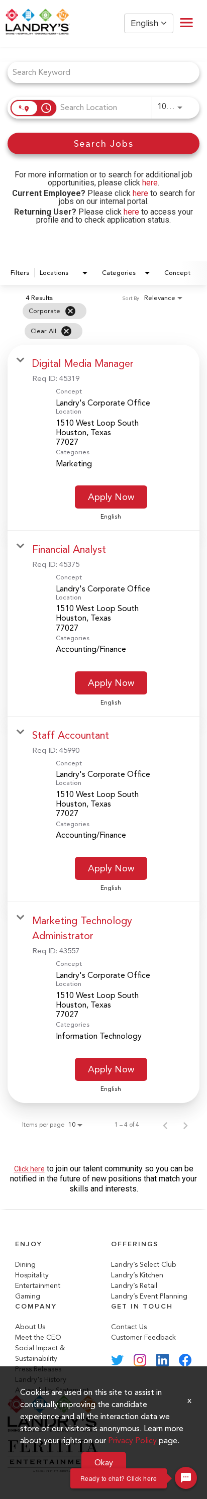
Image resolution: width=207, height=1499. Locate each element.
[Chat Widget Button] (186, 1478)
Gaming (27, 1296)
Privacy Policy (132, 1440)
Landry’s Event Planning (149, 1296)
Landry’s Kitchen (137, 1275)
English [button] (146, 23)
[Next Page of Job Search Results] (185, 1125)
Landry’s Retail (134, 1285)
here (150, 182)
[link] (103, 438)
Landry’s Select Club (143, 1264)
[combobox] (98, 72)
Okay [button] (103, 1462)
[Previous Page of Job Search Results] (165, 1125)
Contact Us (129, 1327)
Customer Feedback (143, 1337)
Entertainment (37, 1285)
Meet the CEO (38, 1337)
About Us (30, 1327)
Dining (25, 1264)
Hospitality (32, 1275)
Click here (29, 1169)
